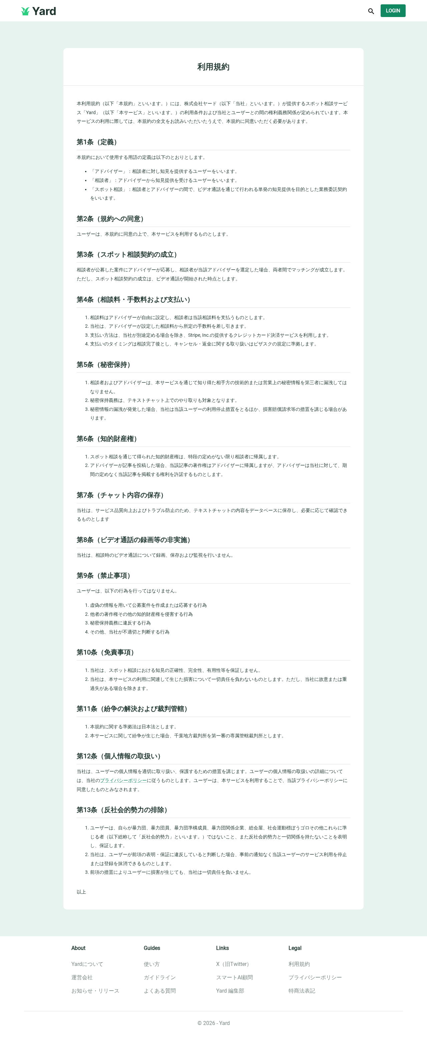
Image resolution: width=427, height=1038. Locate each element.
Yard (44, 11)
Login (393, 11)
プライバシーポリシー (123, 780)
